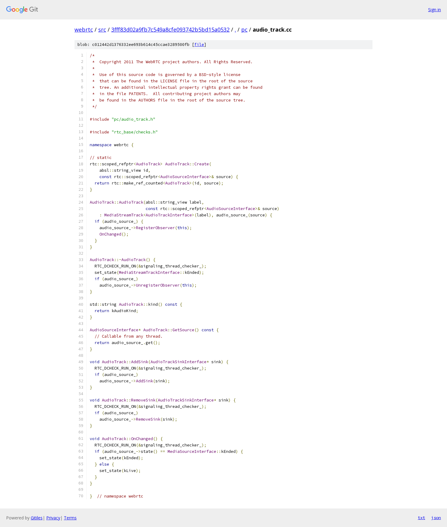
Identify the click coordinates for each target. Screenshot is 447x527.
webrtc (83, 29)
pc (244, 29)
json (436, 517)
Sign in (434, 9)
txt (421, 517)
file (199, 44)
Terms (70, 518)
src (102, 29)
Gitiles (37, 518)
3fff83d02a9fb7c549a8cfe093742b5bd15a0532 (170, 29)
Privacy (53, 518)
